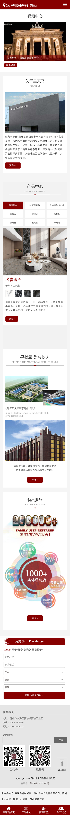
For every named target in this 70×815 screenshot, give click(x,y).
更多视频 (10, 65)
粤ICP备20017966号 (39, 783)
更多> (12, 319)
